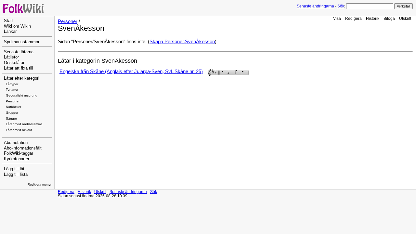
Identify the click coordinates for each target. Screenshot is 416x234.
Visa (337, 18)
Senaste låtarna (18, 52)
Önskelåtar (14, 62)
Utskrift (405, 18)
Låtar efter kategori (21, 78)
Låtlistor (11, 57)
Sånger (11, 118)
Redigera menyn (40, 184)
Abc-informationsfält (23, 148)
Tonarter (12, 89)
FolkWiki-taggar (18, 153)
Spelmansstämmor (21, 42)
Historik (372, 18)
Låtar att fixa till (18, 68)
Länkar (10, 31)
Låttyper (12, 84)
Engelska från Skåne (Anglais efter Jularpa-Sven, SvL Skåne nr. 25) (131, 71)
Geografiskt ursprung (21, 95)
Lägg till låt (14, 169)
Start (8, 21)
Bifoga (389, 18)
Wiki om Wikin (17, 26)
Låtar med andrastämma (24, 124)
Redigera (353, 18)
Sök (340, 6)
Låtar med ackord (19, 130)
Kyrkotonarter (16, 159)
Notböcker (13, 107)
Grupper (12, 112)
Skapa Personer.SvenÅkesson (182, 41)
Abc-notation (16, 142)
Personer (13, 101)
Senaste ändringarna (315, 6)
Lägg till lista (16, 174)
